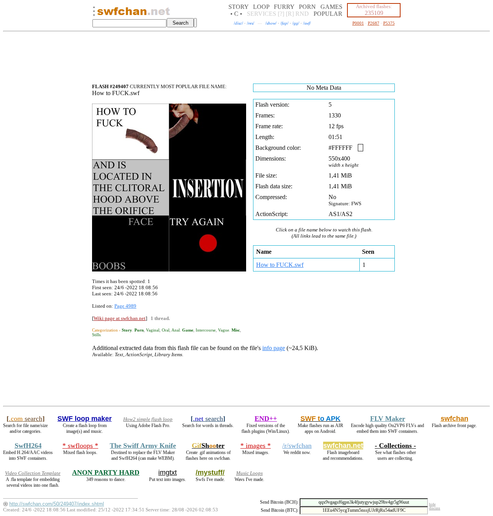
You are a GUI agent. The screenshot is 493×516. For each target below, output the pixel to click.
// (238, 23)
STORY (238, 6)
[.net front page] (94, 13)
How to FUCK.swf (280, 264)
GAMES (331, 6)
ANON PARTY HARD (105, 472)
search (26, 418)
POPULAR (328, 13)
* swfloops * (80, 445)
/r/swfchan (297, 445)
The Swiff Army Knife (143, 445)
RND (302, 13)
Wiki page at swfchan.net (120, 318)
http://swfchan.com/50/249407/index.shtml (56, 504)
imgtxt (167, 472)
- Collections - (395, 445)
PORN (307, 6)
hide (432, 504)
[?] (281, 13)
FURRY (284, 6)
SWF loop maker (84, 418)
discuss (434, 508)
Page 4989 (125, 306)
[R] (290, 13)
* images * (255, 445)
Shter (208, 445)
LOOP (261, 6)
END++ (266, 418)
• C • (236, 13)
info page (273, 348)
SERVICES (261, 13)
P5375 (389, 23)
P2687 (373, 23)
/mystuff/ (210, 472)
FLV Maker (387, 418)
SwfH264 (28, 445)
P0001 (358, 23)
